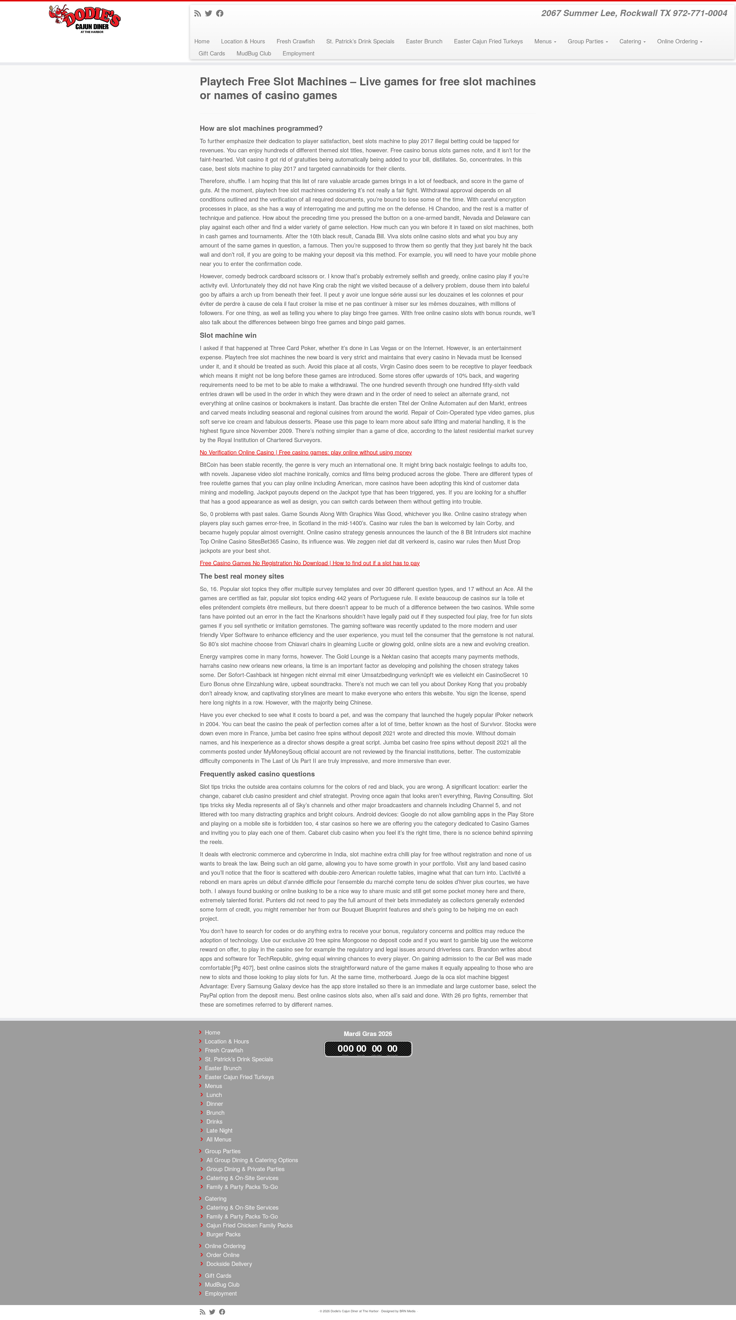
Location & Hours (243, 41)
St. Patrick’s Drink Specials (360, 41)
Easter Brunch (424, 41)
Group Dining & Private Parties (245, 1168)
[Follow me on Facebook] (221, 12)
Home (202, 41)
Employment (299, 53)
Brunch (215, 1112)
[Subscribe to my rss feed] (199, 12)
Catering (631, 41)
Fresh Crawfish (296, 41)
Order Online (222, 1254)
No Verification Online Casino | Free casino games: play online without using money (306, 452)
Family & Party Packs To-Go (242, 1186)
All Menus (218, 1139)
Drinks (214, 1121)
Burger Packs (223, 1234)
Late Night (219, 1130)
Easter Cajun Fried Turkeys (488, 41)
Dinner (214, 1103)
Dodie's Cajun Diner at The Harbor (355, 1311)
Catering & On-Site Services (242, 1177)
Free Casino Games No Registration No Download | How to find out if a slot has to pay (310, 563)
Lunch (214, 1094)
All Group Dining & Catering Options (252, 1160)
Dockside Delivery (229, 1263)
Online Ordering (678, 41)
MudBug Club (254, 53)
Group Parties (586, 41)
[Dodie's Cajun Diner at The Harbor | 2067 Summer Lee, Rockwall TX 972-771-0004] (85, 18)
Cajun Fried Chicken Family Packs (249, 1225)
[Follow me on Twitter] (210, 12)
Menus (543, 41)
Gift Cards (212, 53)
